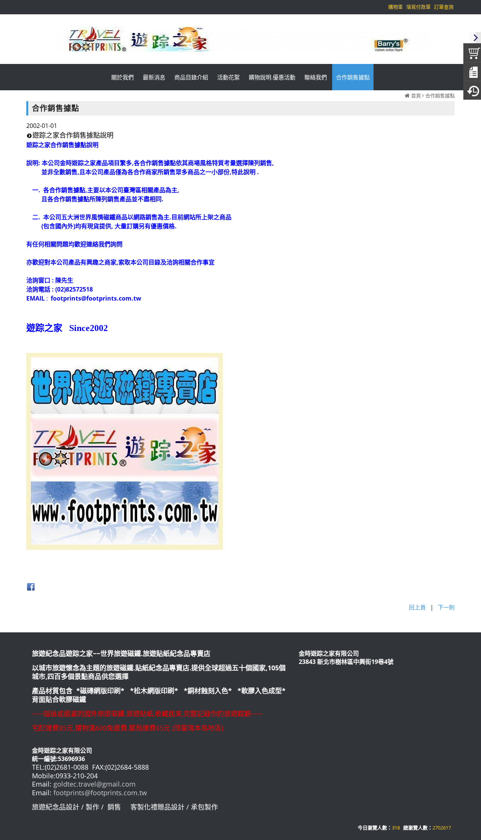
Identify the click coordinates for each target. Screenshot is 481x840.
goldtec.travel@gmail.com (94, 783)
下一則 (446, 607)
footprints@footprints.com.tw (100, 792)
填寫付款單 (418, 6)
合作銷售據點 (440, 95)
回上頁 (417, 607)
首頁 (416, 95)
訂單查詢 (444, 6)
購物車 (395, 6)
